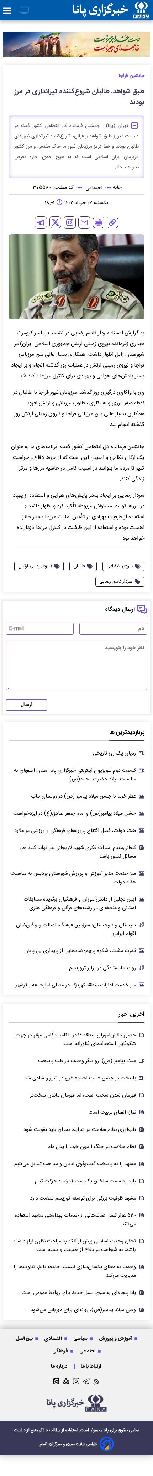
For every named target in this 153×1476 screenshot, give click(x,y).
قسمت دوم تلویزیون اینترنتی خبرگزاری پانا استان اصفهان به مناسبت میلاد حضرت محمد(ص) (75, 775)
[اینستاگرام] (70, 222)
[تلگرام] (41, 222)
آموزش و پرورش (116, 1338)
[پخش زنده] (24, 11)
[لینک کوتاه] (112, 222)
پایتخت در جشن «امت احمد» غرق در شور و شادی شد (80, 1078)
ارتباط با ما (91, 1366)
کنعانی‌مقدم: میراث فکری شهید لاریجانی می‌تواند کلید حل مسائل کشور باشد (78, 852)
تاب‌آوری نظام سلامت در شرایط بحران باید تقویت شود (79, 1130)
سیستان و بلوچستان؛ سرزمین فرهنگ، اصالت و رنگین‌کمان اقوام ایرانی (76, 929)
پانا (106, 1430)
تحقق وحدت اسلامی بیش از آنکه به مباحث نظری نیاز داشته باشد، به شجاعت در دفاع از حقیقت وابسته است (74, 1245)
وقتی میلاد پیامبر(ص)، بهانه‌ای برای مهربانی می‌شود (83, 1310)
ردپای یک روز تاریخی (114, 753)
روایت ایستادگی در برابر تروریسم (102, 968)
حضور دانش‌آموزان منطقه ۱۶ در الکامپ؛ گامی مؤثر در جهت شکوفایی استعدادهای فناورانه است (76, 1039)
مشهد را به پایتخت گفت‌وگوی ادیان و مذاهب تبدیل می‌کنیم (75, 1164)
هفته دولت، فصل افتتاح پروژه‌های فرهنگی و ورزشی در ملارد (75, 831)
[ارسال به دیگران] (84, 222)
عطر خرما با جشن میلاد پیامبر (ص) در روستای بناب (83, 796)
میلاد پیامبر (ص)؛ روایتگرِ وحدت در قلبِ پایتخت (87, 1061)
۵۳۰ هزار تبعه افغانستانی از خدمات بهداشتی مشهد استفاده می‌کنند (75, 1220)
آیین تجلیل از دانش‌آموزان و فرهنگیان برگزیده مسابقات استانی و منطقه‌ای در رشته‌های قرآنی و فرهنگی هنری (79, 903)
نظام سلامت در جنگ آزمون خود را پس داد (92, 1147)
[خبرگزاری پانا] (111, 10)
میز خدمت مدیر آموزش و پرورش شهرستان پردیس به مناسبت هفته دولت (73, 878)
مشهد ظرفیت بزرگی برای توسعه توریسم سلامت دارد (83, 1198)
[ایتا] (56, 1381)
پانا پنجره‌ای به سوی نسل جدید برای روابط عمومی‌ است (78, 1293)
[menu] (7, 11)
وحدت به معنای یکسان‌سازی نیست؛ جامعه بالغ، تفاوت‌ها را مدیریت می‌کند (75, 1271)
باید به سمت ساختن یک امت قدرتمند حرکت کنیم (85, 1181)
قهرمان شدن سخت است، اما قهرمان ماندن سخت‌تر (83, 1095)
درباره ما (59, 1366)
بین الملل (25, 1338)
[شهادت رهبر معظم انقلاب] (76, 44)
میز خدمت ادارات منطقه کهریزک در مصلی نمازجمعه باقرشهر (76, 985)
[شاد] (66, 1381)
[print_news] (98, 222)
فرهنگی (60, 1351)
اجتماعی (87, 1351)
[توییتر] (55, 222)
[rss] (96, 1381)
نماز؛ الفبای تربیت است (112, 1112)
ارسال (26, 705)
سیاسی (81, 1338)
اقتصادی (53, 1338)
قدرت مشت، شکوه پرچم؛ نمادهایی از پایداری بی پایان (80, 951)
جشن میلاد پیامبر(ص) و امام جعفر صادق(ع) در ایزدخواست (74, 813)
